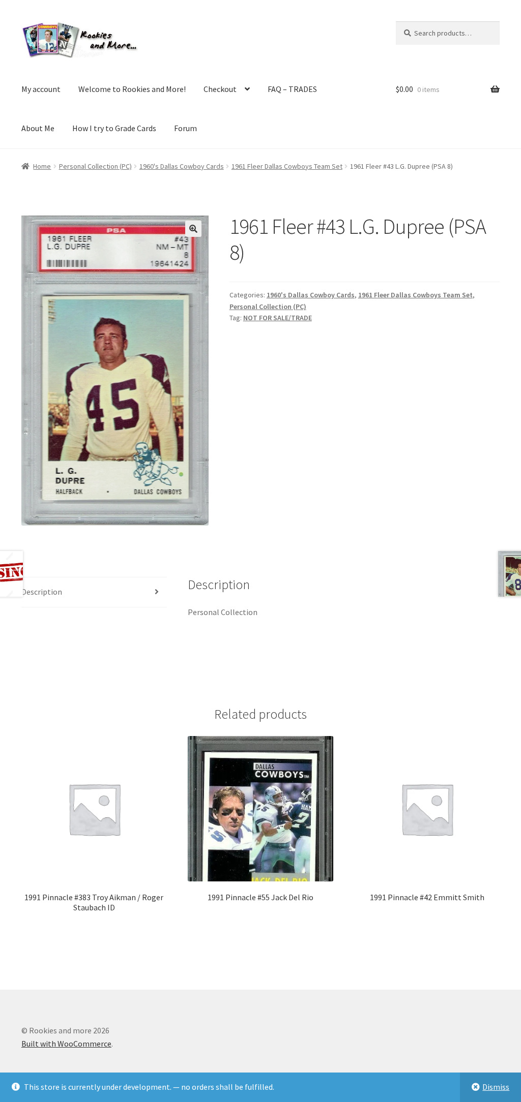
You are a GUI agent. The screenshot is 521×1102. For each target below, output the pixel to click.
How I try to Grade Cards (114, 128)
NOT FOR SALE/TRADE (277, 317)
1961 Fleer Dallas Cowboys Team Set (286, 166)
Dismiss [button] (495, 1087)
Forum (185, 128)
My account (41, 89)
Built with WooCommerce (66, 1043)
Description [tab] (41, 592)
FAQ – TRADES (292, 89)
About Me (37, 128)
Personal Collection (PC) (95, 166)
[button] (193, 229)
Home (42, 166)
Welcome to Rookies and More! (132, 89)
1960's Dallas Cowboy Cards (181, 166)
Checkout (220, 89)
